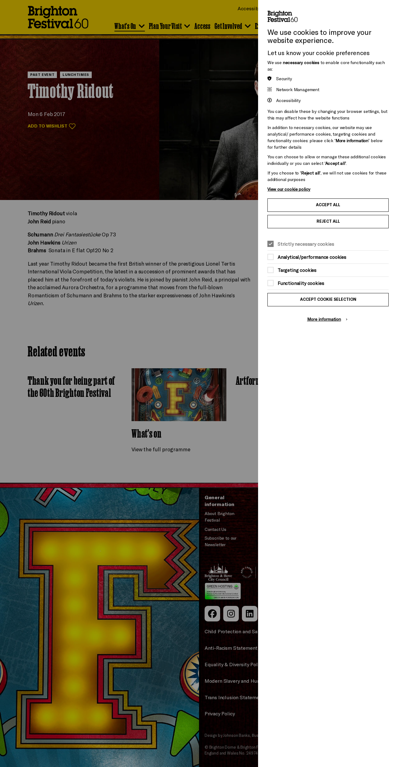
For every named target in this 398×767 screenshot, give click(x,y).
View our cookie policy (288, 189)
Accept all (328, 204)
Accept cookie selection (328, 299)
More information (324, 319)
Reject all (328, 221)
